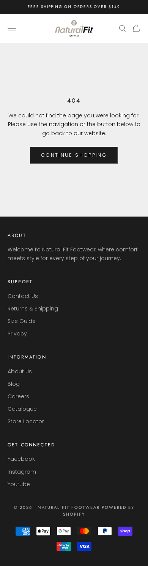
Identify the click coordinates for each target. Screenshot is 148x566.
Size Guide (22, 321)
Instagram (22, 472)
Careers (18, 396)
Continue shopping (74, 155)
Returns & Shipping (33, 308)
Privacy (17, 333)
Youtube (19, 484)
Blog (14, 384)
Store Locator (26, 421)
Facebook (21, 459)
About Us (20, 371)
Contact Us (23, 296)
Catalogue (22, 409)
